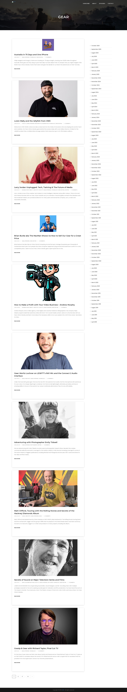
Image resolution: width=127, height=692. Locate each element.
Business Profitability (27, 189)
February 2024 (95, 114)
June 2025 (94, 60)
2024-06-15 (16, 378)
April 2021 (94, 236)
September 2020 (96, 261)
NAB (36, 123)
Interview (27, 57)
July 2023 (94, 139)
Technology (33, 57)
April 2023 (94, 150)
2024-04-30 (17, 516)
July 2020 (94, 268)
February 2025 (95, 71)
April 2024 (94, 106)
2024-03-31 (16, 582)
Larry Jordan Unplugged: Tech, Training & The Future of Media (43, 187)
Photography (33, 444)
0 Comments (48, 57)
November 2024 (96, 81)
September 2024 (96, 89)
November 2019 (95, 297)
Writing (67, 189)
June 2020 (94, 272)
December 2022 (96, 164)
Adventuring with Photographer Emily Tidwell (35, 442)
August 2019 (94, 307)
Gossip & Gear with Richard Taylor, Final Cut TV (36, 648)
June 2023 (94, 142)
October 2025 (95, 45)
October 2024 (95, 85)
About (94, 3)
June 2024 (94, 99)
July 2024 (94, 96)
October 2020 (95, 257)
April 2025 (94, 63)
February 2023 (95, 157)
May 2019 (94, 318)
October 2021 (95, 214)
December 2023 (96, 121)
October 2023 (95, 128)
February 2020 (95, 286)
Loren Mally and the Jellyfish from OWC (32, 121)
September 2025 (96, 49)
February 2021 (95, 243)
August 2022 (94, 178)
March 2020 (94, 282)
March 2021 (94, 239)
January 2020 (95, 289)
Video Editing (39, 57)
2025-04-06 (17, 123)
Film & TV (24, 123)
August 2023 (94, 135)
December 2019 (95, 293)
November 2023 (96, 124)
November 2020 (96, 254)
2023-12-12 (16, 651)
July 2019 (93, 311)
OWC (63, 690)
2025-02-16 (16, 189)
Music (40, 516)
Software (50, 582)
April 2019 (94, 322)
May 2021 (94, 232)
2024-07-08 (17, 307)
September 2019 (96, 304)
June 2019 (94, 315)
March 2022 (94, 196)
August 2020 (94, 264)
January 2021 (95, 246)
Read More (17, 68)
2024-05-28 (17, 444)
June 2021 (94, 228)
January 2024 (95, 117)
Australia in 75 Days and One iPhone (31, 55)
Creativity (36, 189)
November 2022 (96, 167)
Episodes (102, 3)
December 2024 (96, 78)
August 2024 (95, 92)
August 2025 (94, 53)
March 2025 (94, 67)
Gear (23, 57)
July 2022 (94, 182)
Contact (111, 3)
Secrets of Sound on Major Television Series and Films (39, 580)
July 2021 (93, 225)
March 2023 (94, 153)
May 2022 (94, 189)
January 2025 (95, 74)
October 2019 (95, 300)
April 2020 (94, 279)
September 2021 (96, 218)
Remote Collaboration (43, 123)
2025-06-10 (16, 57)
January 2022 (95, 203)
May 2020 (94, 275)
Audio (23, 378)
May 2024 (94, 103)
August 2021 (94, 221)
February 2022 (95, 200)
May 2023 (94, 146)
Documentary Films (30, 582)
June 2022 (94, 185)
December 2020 (96, 250)
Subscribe (86, 3)
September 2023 (96, 132)
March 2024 (94, 110)
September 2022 (96, 175)
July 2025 (94, 56)
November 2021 (95, 211)
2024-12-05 (16, 241)
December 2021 (95, 207)
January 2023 (95, 160)
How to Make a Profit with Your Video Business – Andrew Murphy (44, 305)
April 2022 (94, 193)
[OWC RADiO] (14, 2)
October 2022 (95, 171)
